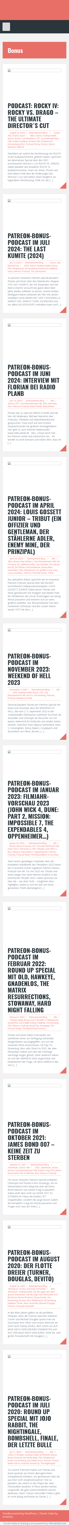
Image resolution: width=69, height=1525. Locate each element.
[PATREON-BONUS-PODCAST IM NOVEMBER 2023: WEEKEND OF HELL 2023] (34, 638)
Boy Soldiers (26, 561)
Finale (10, 1460)
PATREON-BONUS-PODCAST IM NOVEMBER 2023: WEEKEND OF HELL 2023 (29, 669)
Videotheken (48, 406)
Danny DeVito (40, 1297)
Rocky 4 (44, 144)
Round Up (34, 1025)
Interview (52, 403)
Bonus (11, 138)
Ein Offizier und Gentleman (27, 567)
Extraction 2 (25, 848)
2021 (37, 1167)
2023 (15, 692)
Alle (9, 135)
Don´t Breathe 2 (38, 1020)
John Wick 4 (51, 848)
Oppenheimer (41, 851)
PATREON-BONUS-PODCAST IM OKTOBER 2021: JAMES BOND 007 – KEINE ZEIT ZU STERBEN (31, 1141)
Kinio (26, 1303)
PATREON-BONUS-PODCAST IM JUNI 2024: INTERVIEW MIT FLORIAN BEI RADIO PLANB (33, 380)
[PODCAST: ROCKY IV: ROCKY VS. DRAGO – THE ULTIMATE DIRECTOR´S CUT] (34, 83)
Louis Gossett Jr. (15, 573)
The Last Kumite (38, 271)
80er (32, 135)
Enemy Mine (47, 567)
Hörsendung (14, 144)
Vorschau (54, 854)
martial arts (43, 268)
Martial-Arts (13, 265)
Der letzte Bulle (30, 1457)
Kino (23, 144)
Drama (15, 135)
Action (57, 132)
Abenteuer (13, 1167)
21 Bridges (19, 1454)
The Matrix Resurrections (34, 1028)
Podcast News (23, 854)
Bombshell (45, 1454)
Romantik (41, 1288)
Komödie (31, 1288)
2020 (10, 1454)
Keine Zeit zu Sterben (24, 1173)
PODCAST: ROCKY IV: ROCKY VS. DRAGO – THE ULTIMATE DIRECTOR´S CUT (33, 115)
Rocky (37, 144)
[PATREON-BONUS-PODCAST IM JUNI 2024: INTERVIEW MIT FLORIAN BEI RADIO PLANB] (34, 341)
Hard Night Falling (27, 1022)
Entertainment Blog (38, 132)
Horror (29, 695)
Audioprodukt (49, 135)
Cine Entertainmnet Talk (48, 846)
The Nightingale (48, 1463)
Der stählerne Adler (26, 564)
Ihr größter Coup (44, 570)
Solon (51, 1513)
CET (38, 138)
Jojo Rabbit (32, 1460)
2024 (26, 265)
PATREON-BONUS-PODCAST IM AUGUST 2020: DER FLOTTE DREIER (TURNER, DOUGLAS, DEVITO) (34, 1265)
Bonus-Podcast (24, 846)
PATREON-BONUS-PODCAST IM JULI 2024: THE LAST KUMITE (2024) (29, 245)
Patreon (17, 271)
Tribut (50, 573)
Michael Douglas (47, 1303)
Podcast (29, 144)
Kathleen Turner (15, 1303)
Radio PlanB (36, 406)
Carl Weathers (28, 138)
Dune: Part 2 (13, 848)
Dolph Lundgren (20, 141)
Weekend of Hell (24, 698)
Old (9, 1025)
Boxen (18, 138)
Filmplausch (47, 141)
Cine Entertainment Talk (31, 403)
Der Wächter (42, 564)
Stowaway (44, 1025)
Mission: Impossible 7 (23, 851)
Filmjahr (41, 848)
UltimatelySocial (57, 1523)
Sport (22, 135)
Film (38, 141)
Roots (44, 573)
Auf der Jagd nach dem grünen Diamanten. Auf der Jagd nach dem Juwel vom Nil (33, 1294)
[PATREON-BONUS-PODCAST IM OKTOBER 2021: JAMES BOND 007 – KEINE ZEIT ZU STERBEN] (34, 1100)
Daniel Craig (44, 1170)
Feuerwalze (13, 570)
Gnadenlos (13, 1022)
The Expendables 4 (40, 854)
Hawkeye (41, 1022)
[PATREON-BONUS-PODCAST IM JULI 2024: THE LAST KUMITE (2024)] (34, 213)
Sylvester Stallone (16, 147)
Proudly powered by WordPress (20, 1513)
